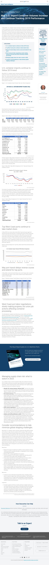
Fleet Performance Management (16, 552)
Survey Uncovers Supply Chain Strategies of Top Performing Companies (42, 58)
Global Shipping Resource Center (43, 40)
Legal (1, 551)
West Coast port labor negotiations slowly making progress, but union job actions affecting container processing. (17, 54)
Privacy (2, 550)
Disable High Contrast (34, 560)
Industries (27, 541)
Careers (2, 545)
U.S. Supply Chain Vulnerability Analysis (42, 73)
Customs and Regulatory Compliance (17, 545)
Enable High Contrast (27, 560)
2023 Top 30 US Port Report (42, 52)
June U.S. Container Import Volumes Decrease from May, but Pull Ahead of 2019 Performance (8, 537)
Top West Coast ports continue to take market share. (17, 47)
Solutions (14, 541)
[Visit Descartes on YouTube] (24, 557)
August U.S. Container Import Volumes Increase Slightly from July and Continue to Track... (39, 537)
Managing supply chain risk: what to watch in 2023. (17, 57)
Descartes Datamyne (5, 508)
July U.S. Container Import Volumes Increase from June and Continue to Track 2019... (24, 536)
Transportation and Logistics (28, 547)
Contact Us (24, 529)
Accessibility (2, 552)
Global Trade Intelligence (7, 4)
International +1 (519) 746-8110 (42, 546)
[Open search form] (47, 1)
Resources (3, 541)
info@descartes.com (42, 550)
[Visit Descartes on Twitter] (26, 557)
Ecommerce (26, 550)
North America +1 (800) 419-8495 (42, 542)
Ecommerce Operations (15, 550)
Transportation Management (16, 551)
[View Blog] (20, 557)
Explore (43, 44)
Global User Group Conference (5, 546)
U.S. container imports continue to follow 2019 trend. (17, 45)
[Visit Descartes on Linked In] (22, 557)
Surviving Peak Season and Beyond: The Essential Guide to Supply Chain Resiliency (43, 66)
